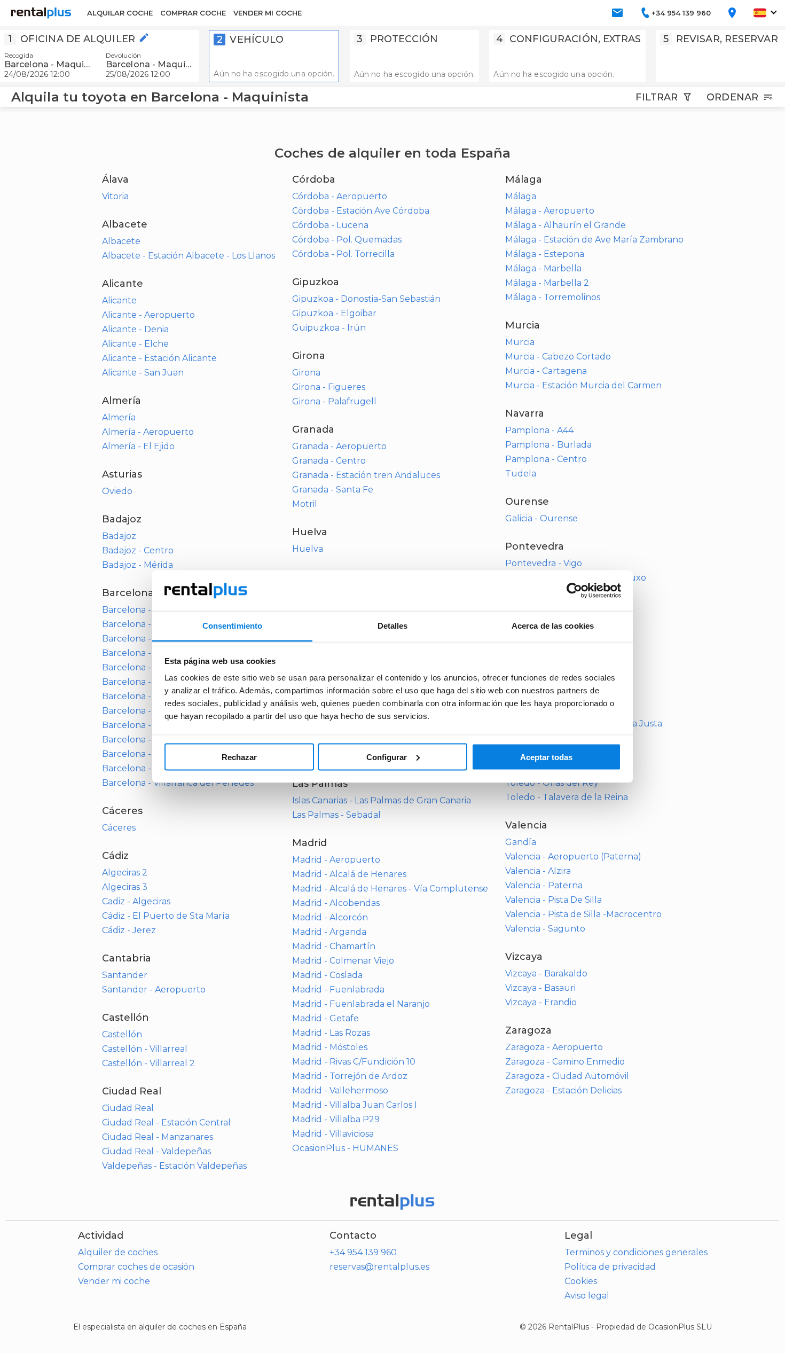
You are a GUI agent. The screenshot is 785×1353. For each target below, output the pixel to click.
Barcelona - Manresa (146, 696)
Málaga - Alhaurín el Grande (565, 225)
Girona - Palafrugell (334, 401)
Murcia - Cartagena (546, 371)
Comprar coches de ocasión (136, 1267)
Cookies (580, 1281)
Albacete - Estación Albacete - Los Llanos (188, 256)
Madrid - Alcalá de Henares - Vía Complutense (390, 888)
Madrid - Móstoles (329, 1047)
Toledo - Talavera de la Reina (566, 797)
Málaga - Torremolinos (552, 297)
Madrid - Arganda (329, 932)
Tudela (520, 473)
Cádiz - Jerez (129, 930)
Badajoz (119, 536)
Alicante (119, 300)
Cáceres (119, 828)
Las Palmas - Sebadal (336, 815)
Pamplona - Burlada (548, 445)
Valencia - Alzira (538, 871)
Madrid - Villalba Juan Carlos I (354, 1105)
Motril (304, 504)
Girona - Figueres (328, 387)
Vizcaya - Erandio (541, 1002)
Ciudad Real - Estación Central (166, 1122)
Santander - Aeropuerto (154, 989)
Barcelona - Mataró (143, 725)
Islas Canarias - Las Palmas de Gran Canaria (381, 800)
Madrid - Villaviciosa (333, 1134)
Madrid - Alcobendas (336, 903)
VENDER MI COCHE (267, 13)
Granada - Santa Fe (332, 489)
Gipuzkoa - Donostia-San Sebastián (366, 299)
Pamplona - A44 (539, 430)
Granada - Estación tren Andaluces (366, 475)
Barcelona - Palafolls (146, 739)
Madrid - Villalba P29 (336, 1119)
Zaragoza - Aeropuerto (554, 1047)
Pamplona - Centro (546, 459)
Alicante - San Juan (143, 372)
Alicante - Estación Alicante (159, 358)
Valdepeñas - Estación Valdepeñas (174, 1166)
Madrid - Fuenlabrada (338, 989)
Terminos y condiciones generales (636, 1252)
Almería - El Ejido (138, 446)
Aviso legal (586, 1296)
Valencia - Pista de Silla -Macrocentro (583, 914)
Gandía (520, 842)
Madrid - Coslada (327, 975)
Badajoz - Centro (138, 550)
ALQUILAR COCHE (120, 13)
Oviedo (117, 491)
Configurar (386, 756)
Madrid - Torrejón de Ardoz (349, 1076)
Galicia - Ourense (541, 518)
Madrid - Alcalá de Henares (349, 874)
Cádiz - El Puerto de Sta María (166, 916)
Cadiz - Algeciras (136, 901)
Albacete (121, 241)
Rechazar (239, 756)
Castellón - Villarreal (144, 1049)
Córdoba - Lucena (330, 225)
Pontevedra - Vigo (543, 563)
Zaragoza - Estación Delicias (563, 1090)
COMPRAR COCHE (193, 13)
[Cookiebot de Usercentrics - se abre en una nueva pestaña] (574, 591)
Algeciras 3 (124, 887)
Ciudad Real (128, 1108)
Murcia (520, 342)
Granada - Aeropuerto (339, 446)
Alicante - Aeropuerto (148, 315)
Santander (124, 975)
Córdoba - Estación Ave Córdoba (360, 211)
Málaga (520, 196)
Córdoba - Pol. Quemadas (347, 239)
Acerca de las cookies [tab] (553, 625)
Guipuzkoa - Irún (329, 328)
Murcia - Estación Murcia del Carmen (583, 385)
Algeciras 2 (124, 872)
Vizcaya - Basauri (540, 988)
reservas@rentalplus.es (379, 1267)
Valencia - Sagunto (545, 929)
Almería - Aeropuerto (148, 432)
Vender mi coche (114, 1281)
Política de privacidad (610, 1267)
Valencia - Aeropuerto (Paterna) (573, 856)
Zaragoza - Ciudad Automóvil (567, 1076)
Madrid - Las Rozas (331, 1033)
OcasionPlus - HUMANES (345, 1148)
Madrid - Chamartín (333, 946)
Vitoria (115, 196)
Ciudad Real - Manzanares (157, 1137)
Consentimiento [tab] (232, 625)
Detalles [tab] (393, 625)
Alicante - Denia (135, 329)
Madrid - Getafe (325, 1018)
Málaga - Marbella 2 (547, 283)
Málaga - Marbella (543, 268)
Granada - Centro (329, 461)
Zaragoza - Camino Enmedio (565, 1062)
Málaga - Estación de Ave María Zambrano (594, 239)
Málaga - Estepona (544, 254)
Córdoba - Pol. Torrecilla (343, 254)
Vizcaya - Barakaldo (546, 973)
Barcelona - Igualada (146, 653)
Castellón (122, 1034)
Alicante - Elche (135, 344)
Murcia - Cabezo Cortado (558, 356)
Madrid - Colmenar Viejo (343, 961)
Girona (306, 372)
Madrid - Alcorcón (330, 917)
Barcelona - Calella (142, 624)
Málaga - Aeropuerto (549, 211)
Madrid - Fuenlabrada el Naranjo (361, 1004)
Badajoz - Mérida (137, 565)
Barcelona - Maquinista (151, 711)
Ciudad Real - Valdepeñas (156, 1151)
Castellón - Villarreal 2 (148, 1063)
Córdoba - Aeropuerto (339, 196)
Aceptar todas (546, 756)
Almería (119, 417)
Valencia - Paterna (544, 885)
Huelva (307, 549)
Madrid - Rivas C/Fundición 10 (353, 1062)
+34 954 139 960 (363, 1252)
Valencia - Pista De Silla (553, 900)
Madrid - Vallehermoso (340, 1090)
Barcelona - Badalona (148, 610)
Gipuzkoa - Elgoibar (334, 313)
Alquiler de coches (118, 1252)
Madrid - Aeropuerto (336, 860)
